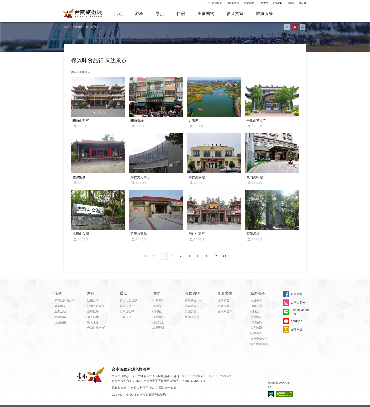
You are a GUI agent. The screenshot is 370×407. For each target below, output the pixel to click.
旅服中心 (256, 300)
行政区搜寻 (127, 311)
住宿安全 (158, 322)
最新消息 (60, 306)
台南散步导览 (95, 306)
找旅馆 (156, 306)
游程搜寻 (93, 311)
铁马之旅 (93, 322)
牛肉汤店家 (192, 317)
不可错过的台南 (64, 300)
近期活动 (60, 311)
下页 (154, 256)
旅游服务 (264, 13)
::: (208, 3)
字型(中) (295, 27)
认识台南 (93, 300)
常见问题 (256, 327)
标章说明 (158, 327)
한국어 (302, 2)
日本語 (290, 2)
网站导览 (217, 2)
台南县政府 (233, 2)
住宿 (181, 13)
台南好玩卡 (94, 327)
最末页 (224, 256)
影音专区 (223, 306)
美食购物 (205, 13)
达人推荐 (93, 317)
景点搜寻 (125, 306)
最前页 (146, 256)
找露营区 (158, 317)
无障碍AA (284, 394)
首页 (66, 26)
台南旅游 (296, 294)
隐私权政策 (119, 387)
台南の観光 (298, 302)
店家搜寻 (191, 306)
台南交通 (256, 306)
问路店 (254, 311)
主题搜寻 (125, 317)
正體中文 (263, 2)
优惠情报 (60, 322)
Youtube (296, 321)
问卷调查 (256, 333)
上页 (216, 256)
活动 (118, 13)
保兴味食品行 (93, 26)
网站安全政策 (167, 387)
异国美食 (191, 311)
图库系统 (223, 311)
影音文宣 (235, 13)
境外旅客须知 (259, 344)
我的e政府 (271, 394)
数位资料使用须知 (142, 387)
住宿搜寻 (158, 300)
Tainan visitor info (300, 311)
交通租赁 (256, 317)
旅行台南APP (259, 338)
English (277, 2)
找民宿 (156, 311)
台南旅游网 (83, 14)
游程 (139, 13)
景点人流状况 (128, 300)
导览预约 (256, 322)
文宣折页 (223, 300)
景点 (160, 13)
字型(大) (302, 27)
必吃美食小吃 (193, 300)
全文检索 (249, 2)
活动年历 (60, 317)
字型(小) (287, 27)
